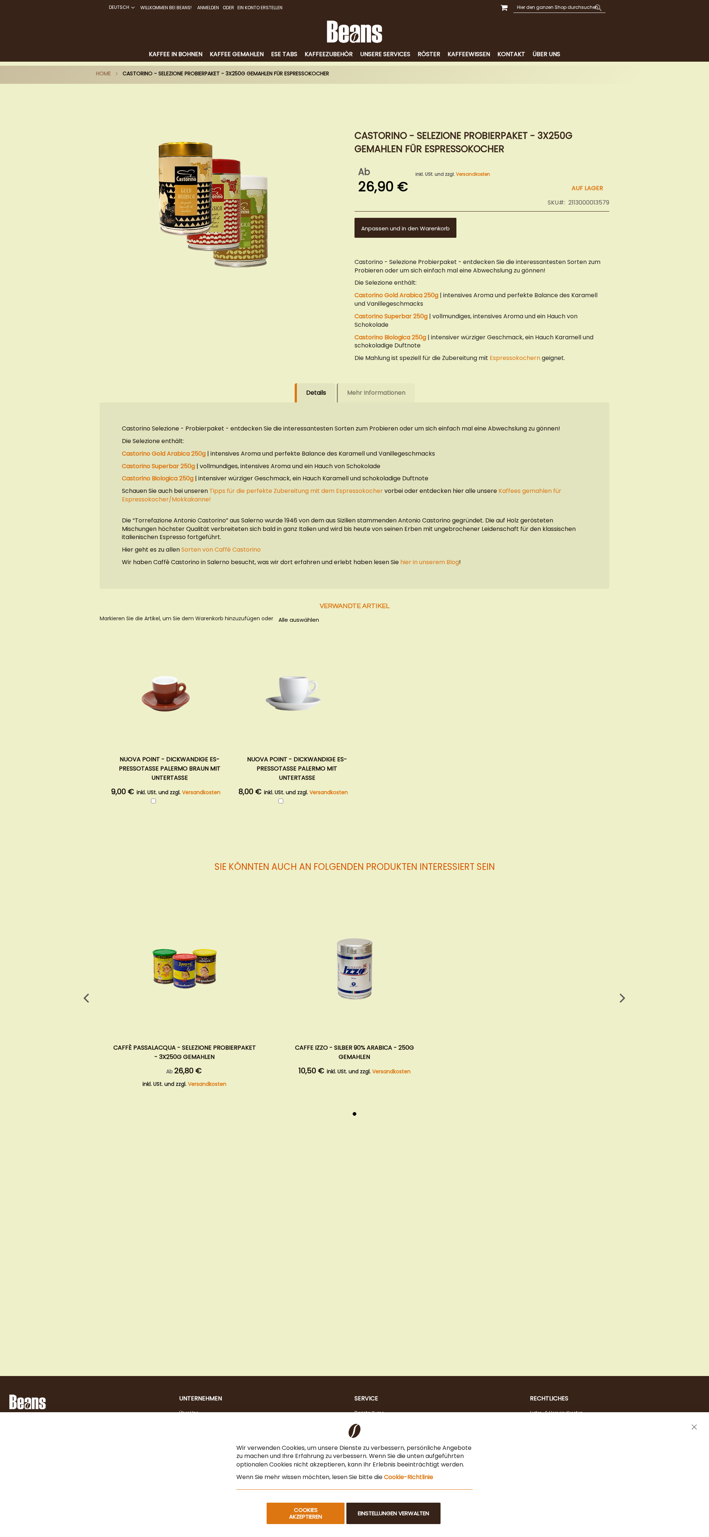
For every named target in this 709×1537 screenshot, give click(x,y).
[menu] (354, 54)
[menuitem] (175, 54)
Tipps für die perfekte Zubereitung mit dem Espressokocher (296, 491)
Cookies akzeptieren (305, 1513)
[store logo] (354, 32)
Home (103, 73)
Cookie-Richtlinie (408, 1477)
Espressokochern (515, 358)
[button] (121, 7)
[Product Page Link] (184, 970)
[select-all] (298, 619)
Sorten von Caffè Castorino (221, 549)
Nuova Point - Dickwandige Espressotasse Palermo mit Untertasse (297, 768)
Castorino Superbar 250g (391, 316)
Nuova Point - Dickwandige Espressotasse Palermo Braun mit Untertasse (169, 768)
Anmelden (208, 8)
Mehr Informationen (376, 392)
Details (316, 392)
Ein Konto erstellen (259, 8)
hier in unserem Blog (429, 562)
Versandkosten (473, 174)
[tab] (354, 54)
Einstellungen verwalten (393, 1513)
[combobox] (559, 7)
